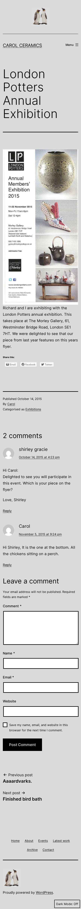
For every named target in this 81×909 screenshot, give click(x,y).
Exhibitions (33, 409)
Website (9, 701)
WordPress (44, 892)
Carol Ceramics (22, 45)
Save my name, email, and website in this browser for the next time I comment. (38, 727)
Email (8, 677)
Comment (12, 606)
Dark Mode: (64, 904)
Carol (11, 404)
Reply (7, 511)
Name (9, 653)
